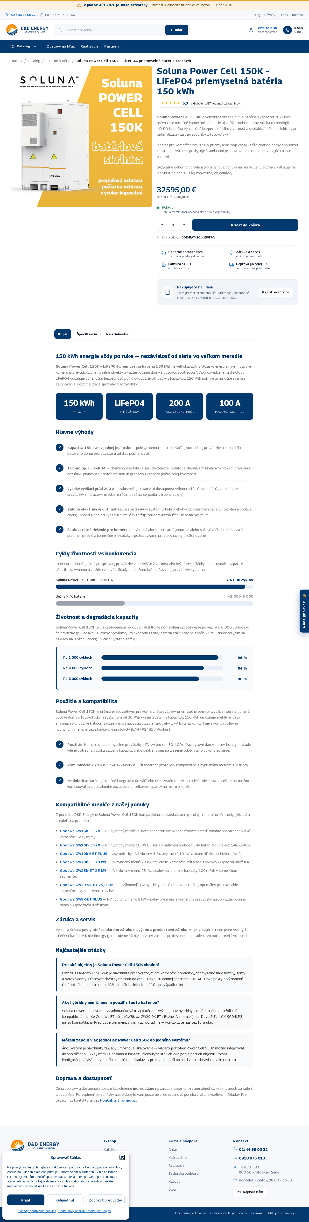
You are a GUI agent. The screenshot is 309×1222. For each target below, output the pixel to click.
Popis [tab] (63, 334)
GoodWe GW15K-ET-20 (80, 831)
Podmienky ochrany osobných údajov (84, 1211)
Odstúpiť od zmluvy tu (282, 1213)
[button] (122, 1157)
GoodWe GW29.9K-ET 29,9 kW (86, 884)
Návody (269, 15)
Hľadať (177, 30)
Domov (16, 60)
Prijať (25, 1200)
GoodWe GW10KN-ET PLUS (83, 853)
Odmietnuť (65, 1200)
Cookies (256, 1213)
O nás (284, 15)
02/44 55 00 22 (253, 1149)
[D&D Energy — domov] (28, 29)
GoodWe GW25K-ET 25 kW (83, 870)
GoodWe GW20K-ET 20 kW (83, 862)
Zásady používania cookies (37, 1211)
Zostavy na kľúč (61, 46)
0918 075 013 (252, 1158)
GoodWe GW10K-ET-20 (80, 845)
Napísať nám (253, 1192)
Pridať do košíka (245, 225)
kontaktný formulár (118, 1100)
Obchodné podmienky (190, 1213)
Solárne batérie (57, 60)
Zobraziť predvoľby (105, 1200)
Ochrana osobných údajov (228, 1213)
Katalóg (23, 46)
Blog (257, 15)
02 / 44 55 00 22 (23, 15)
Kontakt (297, 15)
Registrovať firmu (275, 292)
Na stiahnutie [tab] (117, 334)
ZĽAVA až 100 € (304, 614)
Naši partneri (179, 1157)
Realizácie (89, 46)
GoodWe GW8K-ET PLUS (81, 899)
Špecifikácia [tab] (87, 334)
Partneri (111, 46)
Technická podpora (183, 1173)
